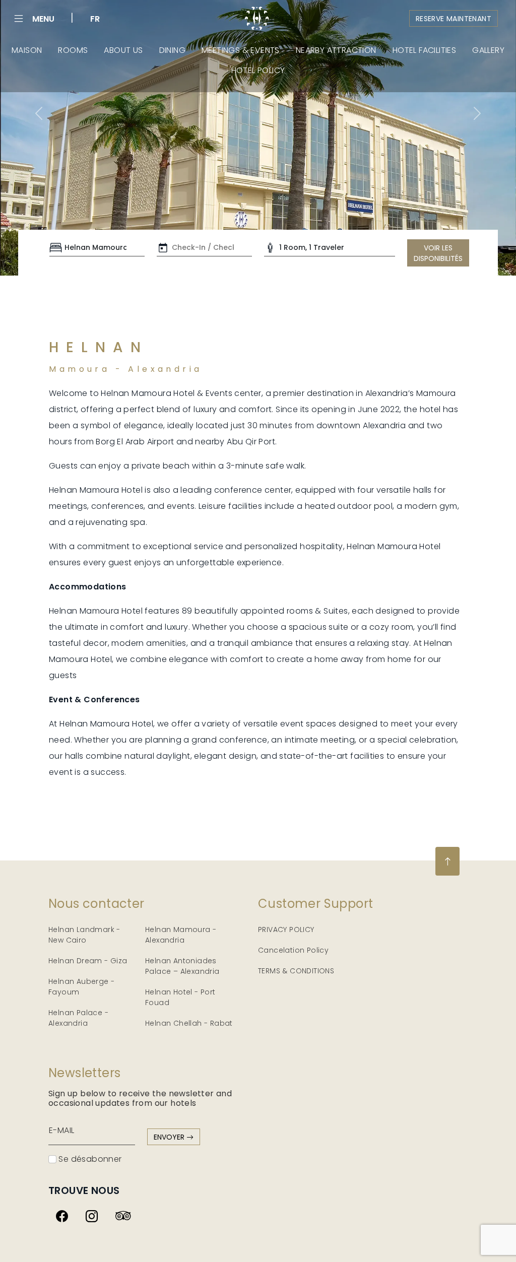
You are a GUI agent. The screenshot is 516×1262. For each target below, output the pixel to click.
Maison (27, 50)
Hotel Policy (258, 70)
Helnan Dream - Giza (87, 961)
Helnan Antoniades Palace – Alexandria (182, 966)
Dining (172, 50)
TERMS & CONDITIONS (296, 971)
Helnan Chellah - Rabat (189, 1023)
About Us (123, 50)
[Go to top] (447, 861)
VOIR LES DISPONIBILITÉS (438, 253)
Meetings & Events (241, 50)
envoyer (170, 1137)
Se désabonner (89, 1159)
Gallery (488, 50)
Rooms (73, 50)
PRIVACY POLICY (286, 929)
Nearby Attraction (336, 50)
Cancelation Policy (293, 950)
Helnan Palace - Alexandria (78, 1018)
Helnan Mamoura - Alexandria (180, 934)
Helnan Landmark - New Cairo (84, 934)
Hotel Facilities (424, 50)
